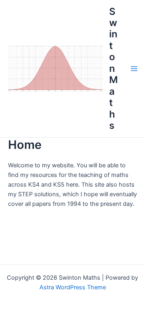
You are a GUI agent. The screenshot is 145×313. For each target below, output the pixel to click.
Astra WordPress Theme (72, 287)
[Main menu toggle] (134, 68)
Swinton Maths (113, 69)
